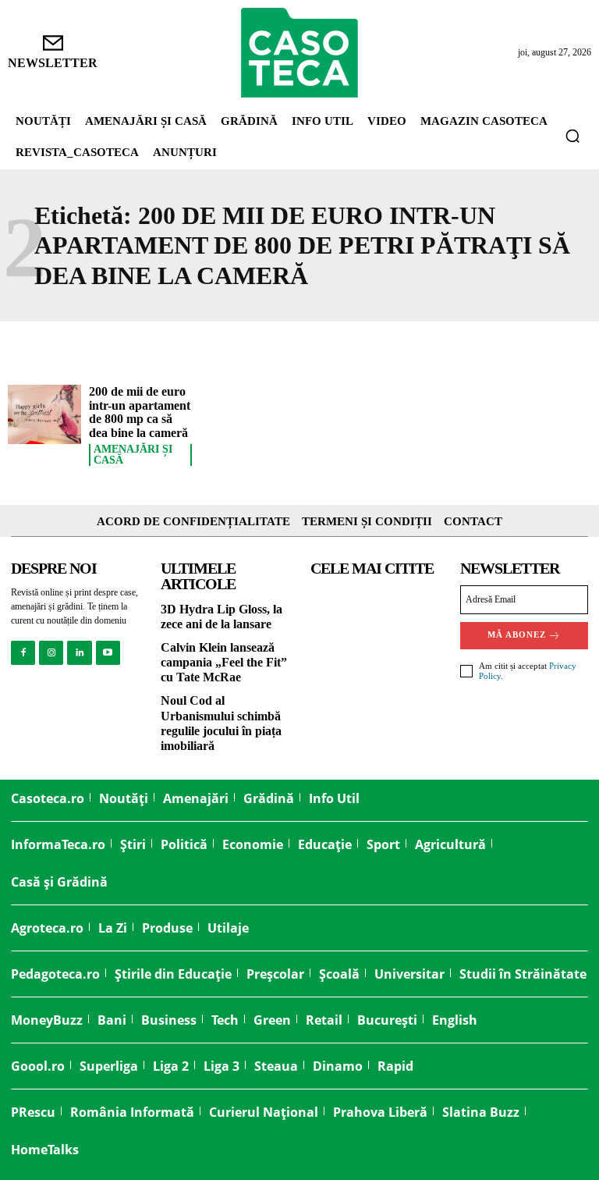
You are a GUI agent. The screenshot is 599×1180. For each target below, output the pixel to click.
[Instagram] (51, 653)
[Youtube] (108, 653)
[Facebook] (23, 653)
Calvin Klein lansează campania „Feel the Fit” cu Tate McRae (224, 662)
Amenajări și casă (133, 455)
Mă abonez (516, 634)
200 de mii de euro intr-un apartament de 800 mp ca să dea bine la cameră (139, 412)
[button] (572, 135)
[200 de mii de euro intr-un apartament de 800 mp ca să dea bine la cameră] (44, 414)
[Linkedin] (79, 653)
